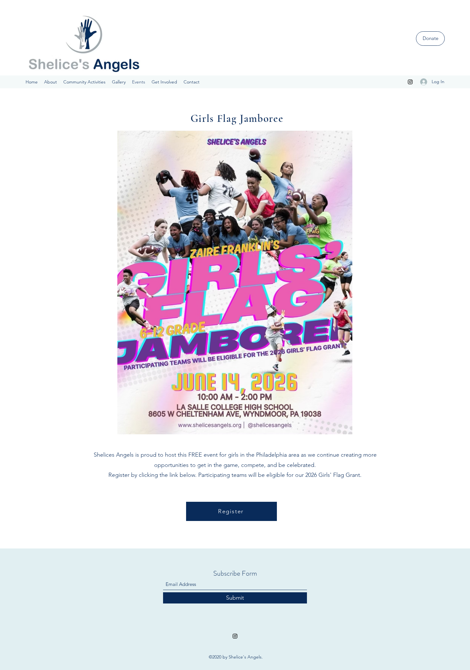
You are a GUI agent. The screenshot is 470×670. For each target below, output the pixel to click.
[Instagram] (410, 82)
